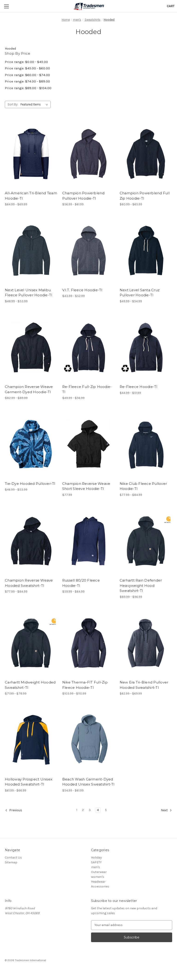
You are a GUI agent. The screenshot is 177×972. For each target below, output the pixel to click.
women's (97, 877)
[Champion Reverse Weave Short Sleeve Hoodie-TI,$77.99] (88, 444)
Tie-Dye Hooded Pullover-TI (30, 483)
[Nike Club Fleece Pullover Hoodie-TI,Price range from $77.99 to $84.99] (145, 444)
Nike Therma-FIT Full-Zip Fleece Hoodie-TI (85, 685)
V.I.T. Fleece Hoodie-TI (82, 290)
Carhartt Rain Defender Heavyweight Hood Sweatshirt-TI (141, 585)
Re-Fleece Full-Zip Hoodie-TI (87, 389)
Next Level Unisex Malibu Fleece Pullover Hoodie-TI (28, 292)
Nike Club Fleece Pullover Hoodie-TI (143, 486)
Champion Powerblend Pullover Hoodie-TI (83, 196)
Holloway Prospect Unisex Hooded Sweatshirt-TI (28, 782)
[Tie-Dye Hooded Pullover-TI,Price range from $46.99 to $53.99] (31, 444)
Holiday (96, 857)
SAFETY (96, 862)
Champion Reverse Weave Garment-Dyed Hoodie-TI (29, 389)
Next (164, 810)
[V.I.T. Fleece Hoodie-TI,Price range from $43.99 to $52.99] (88, 250)
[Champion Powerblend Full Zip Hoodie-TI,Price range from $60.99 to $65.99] (145, 153)
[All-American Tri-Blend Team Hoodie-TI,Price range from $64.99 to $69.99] (31, 153)
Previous (15, 810)
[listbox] (35, 104)
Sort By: (13, 104)
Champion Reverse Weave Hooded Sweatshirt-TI (29, 583)
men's (95, 867)
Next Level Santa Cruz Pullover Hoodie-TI (139, 292)
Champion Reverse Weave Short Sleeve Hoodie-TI (86, 486)
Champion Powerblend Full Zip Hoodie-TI (145, 196)
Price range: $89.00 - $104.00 (28, 88)
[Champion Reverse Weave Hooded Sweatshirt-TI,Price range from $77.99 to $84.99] (31, 541)
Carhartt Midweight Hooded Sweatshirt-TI (30, 685)
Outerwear (99, 872)
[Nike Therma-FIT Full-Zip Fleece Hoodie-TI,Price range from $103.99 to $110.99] (88, 643)
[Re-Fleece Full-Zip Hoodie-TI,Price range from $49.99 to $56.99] (88, 347)
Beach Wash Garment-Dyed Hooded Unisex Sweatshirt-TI (88, 782)
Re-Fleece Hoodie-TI (139, 386)
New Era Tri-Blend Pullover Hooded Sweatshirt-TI (144, 685)
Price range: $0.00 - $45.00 (26, 62)
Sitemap (11, 862)
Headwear (98, 882)
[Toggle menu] (6, 6)
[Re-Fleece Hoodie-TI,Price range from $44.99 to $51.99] (145, 347)
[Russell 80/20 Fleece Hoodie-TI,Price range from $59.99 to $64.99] (88, 541)
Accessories (100, 886)
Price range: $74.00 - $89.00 (27, 81)
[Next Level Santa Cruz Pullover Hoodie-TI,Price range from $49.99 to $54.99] (145, 250)
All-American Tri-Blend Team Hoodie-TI (31, 196)
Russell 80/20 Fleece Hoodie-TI (81, 583)
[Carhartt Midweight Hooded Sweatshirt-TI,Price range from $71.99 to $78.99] (31, 643)
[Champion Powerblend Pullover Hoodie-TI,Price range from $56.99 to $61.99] (88, 153)
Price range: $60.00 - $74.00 (27, 75)
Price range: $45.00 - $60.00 (27, 68)
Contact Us (13, 857)
